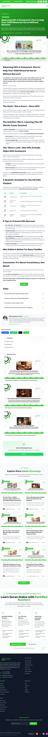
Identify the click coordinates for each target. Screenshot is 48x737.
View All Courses (32, 644)
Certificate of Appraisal (4, 692)
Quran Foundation (28, 671)
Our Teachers (2, 687)
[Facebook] (44, 2)
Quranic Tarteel (28, 669)
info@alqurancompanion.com (31, 1)
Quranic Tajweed (28, 660)
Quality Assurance (3, 689)
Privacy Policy (2, 700)
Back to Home (6, 14)
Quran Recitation (28, 662)
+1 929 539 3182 (6, 1)
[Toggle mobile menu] (47, 6)
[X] (41, 2)
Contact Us (27, 685)
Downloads (27, 692)
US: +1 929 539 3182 (6, 671)
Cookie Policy (2, 711)
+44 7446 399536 (18, 1)
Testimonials (2, 694)
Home (1, 60)
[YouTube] (39, 2)
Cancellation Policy (3, 707)
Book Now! (24, 284)
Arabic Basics (27, 673)
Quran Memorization (29, 665)
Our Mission (2, 685)
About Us (1, 683)
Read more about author (14, 324)
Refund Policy (2, 704)
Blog (26, 683)
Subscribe (33, 723)
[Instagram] (46, 2)
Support (26, 689)
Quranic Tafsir (27, 667)
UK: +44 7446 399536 (6, 673)
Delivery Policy (3, 709)
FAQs (26, 687)
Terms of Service (3, 702)
